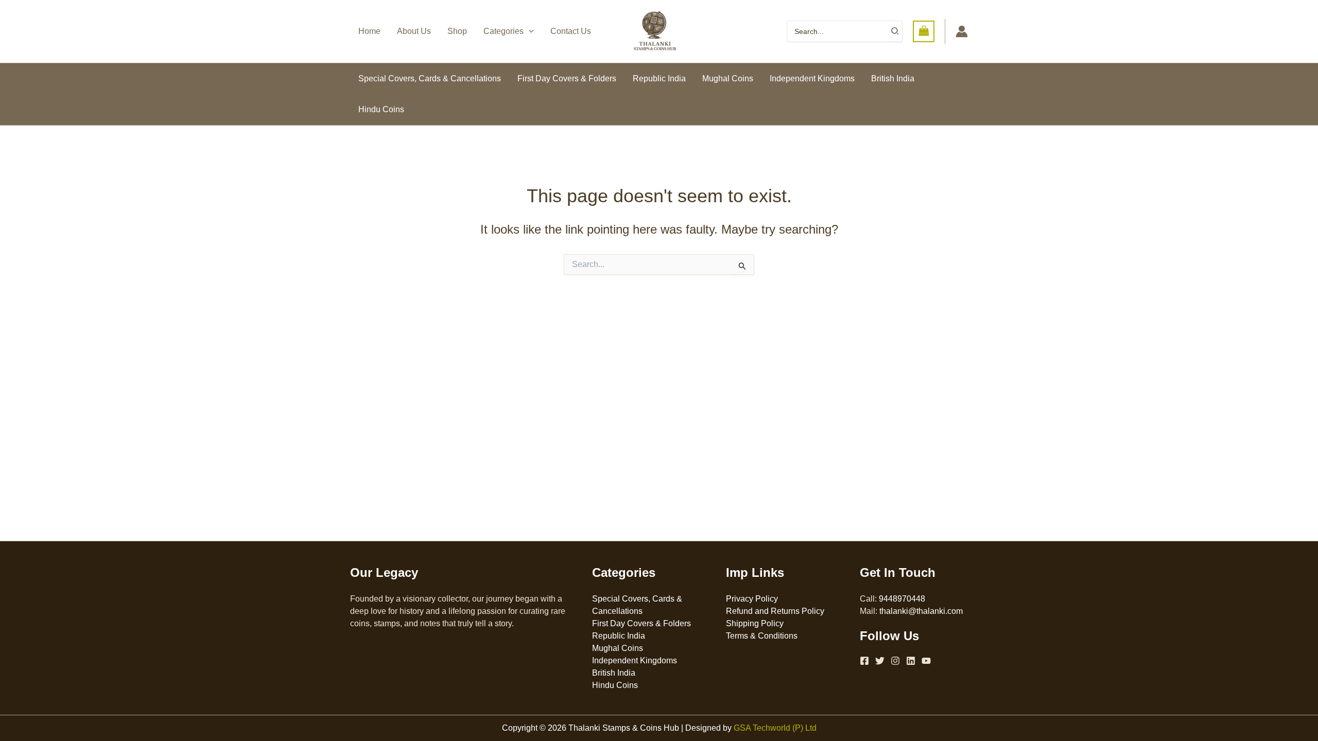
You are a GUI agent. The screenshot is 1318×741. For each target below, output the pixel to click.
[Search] (895, 31)
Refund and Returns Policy (775, 611)
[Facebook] (864, 660)
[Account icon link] (962, 31)
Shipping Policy (755, 623)
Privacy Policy (752, 598)
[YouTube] (926, 660)
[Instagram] (895, 660)
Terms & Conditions (761, 635)
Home (369, 31)
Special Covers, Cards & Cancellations (429, 78)
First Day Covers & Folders (566, 78)
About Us (414, 31)
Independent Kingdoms (812, 78)
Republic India (659, 78)
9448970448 (902, 598)
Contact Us (570, 31)
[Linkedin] (910, 660)
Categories (503, 31)
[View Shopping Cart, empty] (923, 31)
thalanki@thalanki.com (921, 611)
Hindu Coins (381, 109)
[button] (529, 31)
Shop (457, 31)
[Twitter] (880, 660)
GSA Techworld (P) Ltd (775, 728)
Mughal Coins (727, 78)
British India (892, 78)
